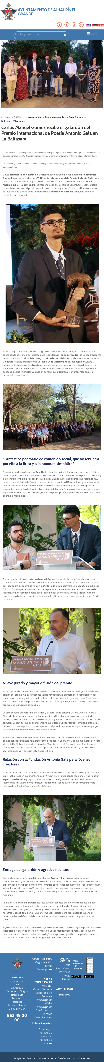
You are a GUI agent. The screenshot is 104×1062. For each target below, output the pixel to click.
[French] (91, 25)
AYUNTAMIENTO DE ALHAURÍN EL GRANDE (47, 12)
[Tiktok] (66, 24)
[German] (95, 25)
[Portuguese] (98, 25)
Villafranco (19, 121)
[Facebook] (59, 24)
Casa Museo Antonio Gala (59, 117)
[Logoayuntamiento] (9, 12)
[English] (88, 25)
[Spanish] (102, 25)
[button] (91, 33)
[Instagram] (74, 24)
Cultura (79, 117)
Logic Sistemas (81, 1058)
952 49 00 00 (17, 1018)
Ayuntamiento (36, 117)
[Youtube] (81, 24)
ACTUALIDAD (64, 989)
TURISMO (64, 994)
